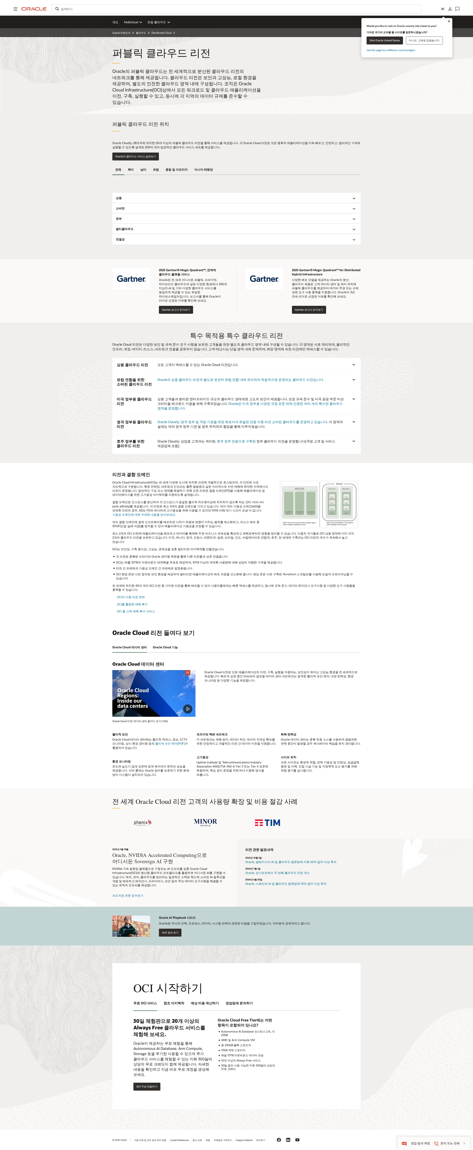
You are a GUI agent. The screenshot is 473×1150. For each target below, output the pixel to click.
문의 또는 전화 (450, 1143)
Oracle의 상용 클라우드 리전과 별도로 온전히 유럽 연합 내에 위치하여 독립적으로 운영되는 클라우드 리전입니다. (240, 379)
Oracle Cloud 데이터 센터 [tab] (129, 647)
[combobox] (236, 8)
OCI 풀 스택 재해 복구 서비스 (136, 611)
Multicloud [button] (131, 22)
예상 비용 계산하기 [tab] (205, 1003)
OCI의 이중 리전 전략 (131, 597)
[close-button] (464, 1143)
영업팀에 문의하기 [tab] (239, 1003)
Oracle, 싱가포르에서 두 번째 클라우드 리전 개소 (277, 873)
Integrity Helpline (244, 1140)
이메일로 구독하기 (223, 1140)
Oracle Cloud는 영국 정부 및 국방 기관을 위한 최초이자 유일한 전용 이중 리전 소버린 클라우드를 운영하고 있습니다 (242, 422)
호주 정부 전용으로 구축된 (236, 441)
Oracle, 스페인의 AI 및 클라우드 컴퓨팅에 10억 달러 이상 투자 (285, 884)
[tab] (118, 169)
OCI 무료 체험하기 (146, 1086)
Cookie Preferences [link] (179, 1140)
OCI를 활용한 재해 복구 (132, 604)
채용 (208, 1140)
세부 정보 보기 (170, 932)
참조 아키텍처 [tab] (174, 1003)
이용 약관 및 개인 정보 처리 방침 (150, 1140)
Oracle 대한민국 (121, 32)
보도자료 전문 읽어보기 (127, 895)
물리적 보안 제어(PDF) (170, 743)
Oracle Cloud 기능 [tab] (165, 647)
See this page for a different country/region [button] (391, 50)
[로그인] (450, 9)
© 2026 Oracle (119, 1139)
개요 (115, 22)
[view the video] (153, 693)
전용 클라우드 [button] (156, 22)
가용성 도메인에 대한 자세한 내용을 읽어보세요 (143, 514)
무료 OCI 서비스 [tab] (145, 1003)
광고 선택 (197, 1140)
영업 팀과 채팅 (420, 1143)
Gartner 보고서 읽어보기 (174, 310)
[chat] (404, 1143)
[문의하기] (457, 9)
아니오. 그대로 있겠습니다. (424, 40)
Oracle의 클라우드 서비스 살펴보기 (135, 156)
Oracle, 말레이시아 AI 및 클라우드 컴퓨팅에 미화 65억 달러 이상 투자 (290, 862)
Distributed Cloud (161, 32)
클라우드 (141, 32)
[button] (15, 9)
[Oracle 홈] (34, 8)
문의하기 (260, 1140)
